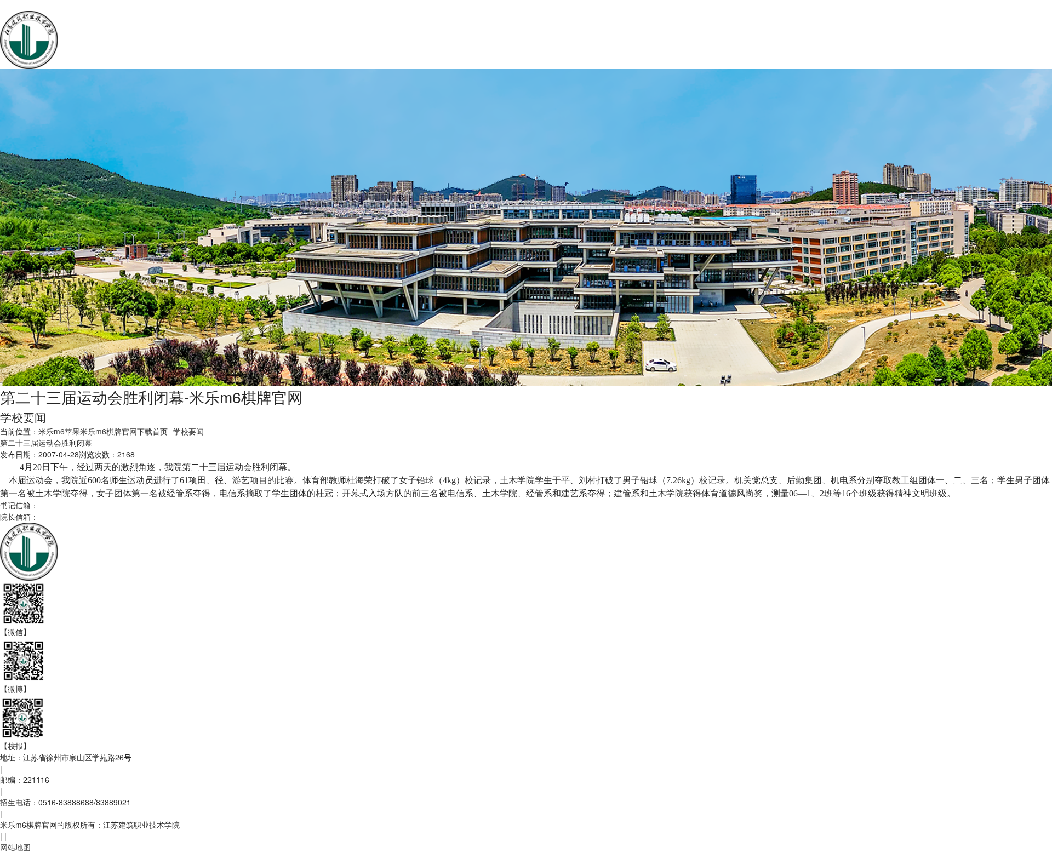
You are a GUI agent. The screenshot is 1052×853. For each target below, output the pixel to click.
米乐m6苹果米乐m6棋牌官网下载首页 (103, 431)
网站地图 (15, 846)
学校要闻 (188, 431)
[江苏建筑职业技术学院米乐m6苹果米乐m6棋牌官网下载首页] (156, 38)
